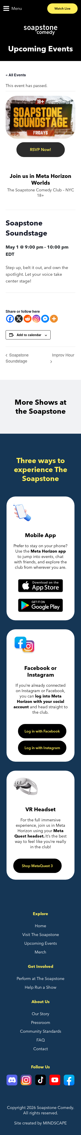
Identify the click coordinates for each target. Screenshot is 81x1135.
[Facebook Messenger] (45, 319)
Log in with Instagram (42, 748)
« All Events (16, 74)
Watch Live (62, 9)
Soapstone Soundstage (17, 358)
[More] (54, 319)
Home (40, 925)
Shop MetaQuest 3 (37, 866)
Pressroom (40, 1022)
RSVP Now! (40, 149)
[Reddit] (28, 319)
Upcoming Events (40, 943)
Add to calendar (29, 334)
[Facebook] (10, 319)
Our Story (40, 1013)
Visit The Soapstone (40, 934)
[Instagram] (36, 319)
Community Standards (40, 1031)
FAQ (40, 1040)
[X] (19, 319)
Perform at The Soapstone (40, 978)
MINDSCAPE (55, 1123)
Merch (40, 952)
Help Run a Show (40, 987)
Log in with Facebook (42, 731)
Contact (40, 1048)
